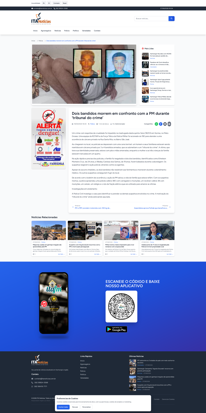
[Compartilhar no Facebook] (160, 124)
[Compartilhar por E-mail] (165, 124)
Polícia (66, 31)
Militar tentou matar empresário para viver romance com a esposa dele (119, 246)
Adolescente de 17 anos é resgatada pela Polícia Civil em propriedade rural (155, 246)
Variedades (86, 31)
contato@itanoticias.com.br (45, 379)
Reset (65, 3)
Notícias (58, 31)
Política (76, 31)
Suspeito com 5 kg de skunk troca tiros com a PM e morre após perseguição (84, 246)
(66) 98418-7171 (40, 386)
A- (49, 3)
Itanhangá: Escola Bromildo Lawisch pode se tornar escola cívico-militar (160, 73)
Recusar (75, 407)
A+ (44, 3)
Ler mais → (61, 254)
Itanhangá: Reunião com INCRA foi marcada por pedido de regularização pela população (160, 56)
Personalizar (86, 407)
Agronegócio (46, 31)
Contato (97, 31)
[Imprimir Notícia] (169, 124)
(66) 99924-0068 (62, 8)
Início (35, 31)
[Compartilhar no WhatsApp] (156, 124)
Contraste (57, 3)
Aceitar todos (63, 407)
